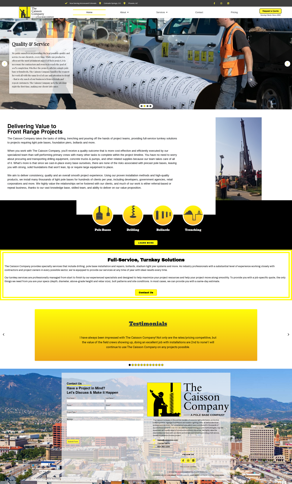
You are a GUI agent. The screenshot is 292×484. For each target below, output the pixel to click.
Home (89, 12)
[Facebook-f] (214, 3)
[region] (146, 63)
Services (160, 12)
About (123, 12)
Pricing (234, 12)
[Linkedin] (228, 3)
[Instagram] (221, 3)
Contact (199, 12)
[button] (4, 64)
